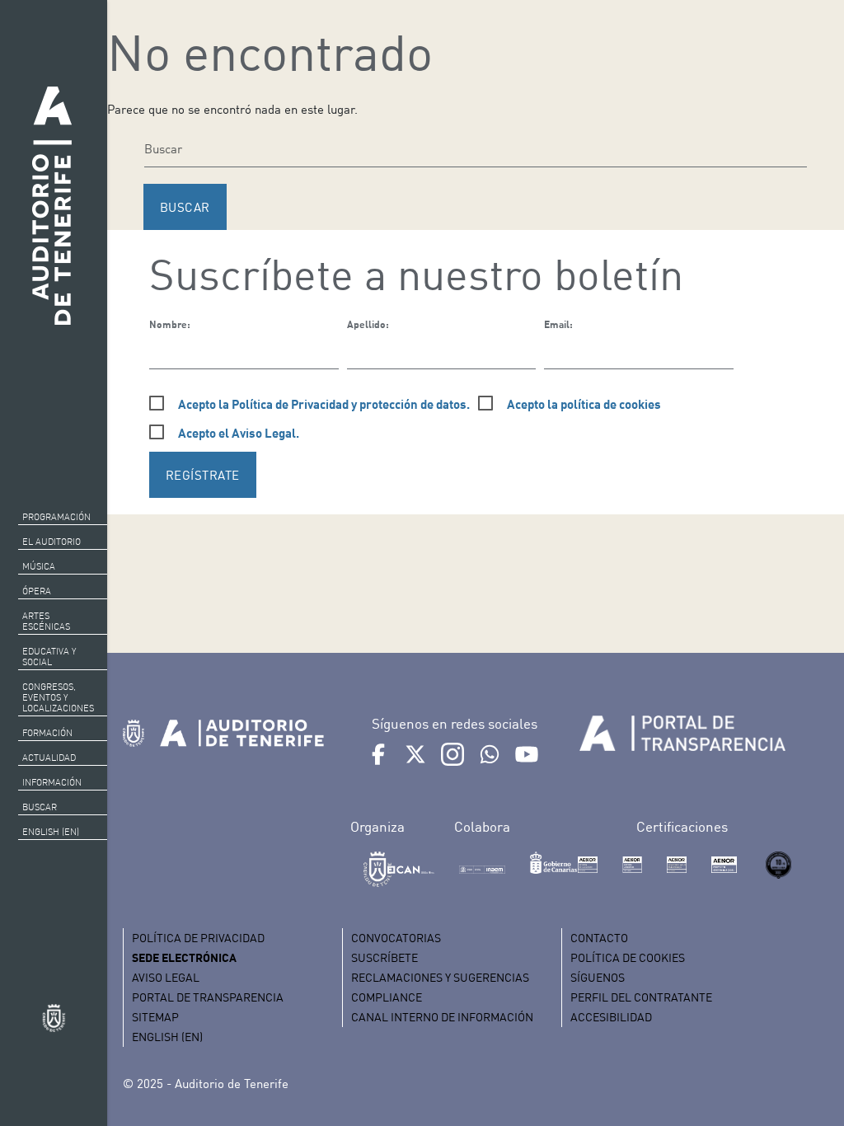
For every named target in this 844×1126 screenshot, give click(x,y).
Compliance (386, 997)
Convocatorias (396, 938)
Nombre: (169, 324)
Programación (56, 517)
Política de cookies (627, 957)
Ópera (36, 591)
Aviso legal (165, 977)
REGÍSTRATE (203, 474)
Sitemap (155, 1017)
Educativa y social (49, 656)
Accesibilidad (611, 1017)
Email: (558, 324)
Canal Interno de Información (442, 1017)
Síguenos (597, 977)
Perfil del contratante (641, 997)
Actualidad (49, 757)
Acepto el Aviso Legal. (238, 432)
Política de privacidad (198, 938)
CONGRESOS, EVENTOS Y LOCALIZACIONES (58, 697)
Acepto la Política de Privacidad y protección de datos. (324, 403)
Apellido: (368, 324)
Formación (47, 733)
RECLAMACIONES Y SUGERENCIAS (440, 977)
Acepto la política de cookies (584, 403)
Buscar (39, 807)
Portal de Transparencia (208, 997)
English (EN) (50, 831)
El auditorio (51, 541)
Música (38, 566)
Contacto (599, 938)
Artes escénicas (46, 621)
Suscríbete (384, 957)
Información (52, 782)
